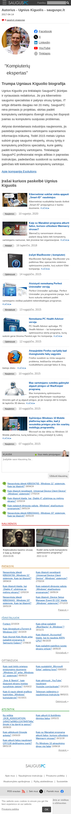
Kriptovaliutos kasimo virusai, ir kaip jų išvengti (18, 551)
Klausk (7, 454)
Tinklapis (44, 53)
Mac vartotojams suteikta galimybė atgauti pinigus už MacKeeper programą (49, 386)
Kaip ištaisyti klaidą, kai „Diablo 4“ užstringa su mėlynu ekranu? (15, 589)
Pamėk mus (53, 791)
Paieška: (41, 2)
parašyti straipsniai (16, 20)
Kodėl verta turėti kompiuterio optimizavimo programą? (52, 551)
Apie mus (10, 775)
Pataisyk (62, 610)
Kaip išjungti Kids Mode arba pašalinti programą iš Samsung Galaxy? (18, 639)
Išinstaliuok (10, 310)
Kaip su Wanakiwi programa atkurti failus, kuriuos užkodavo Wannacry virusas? (49, 226)
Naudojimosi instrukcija (30, 775)
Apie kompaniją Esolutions (19, 171)
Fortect (7, 623)
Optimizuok (10, 274)
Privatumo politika (10, 809)
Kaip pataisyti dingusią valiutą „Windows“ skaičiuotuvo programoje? (51, 589)
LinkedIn (44, 42)
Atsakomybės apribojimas (16, 781)
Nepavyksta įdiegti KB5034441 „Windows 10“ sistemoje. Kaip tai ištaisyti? (17, 600)
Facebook (45, 31)
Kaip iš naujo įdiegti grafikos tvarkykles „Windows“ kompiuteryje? (17, 694)
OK (46, 809)
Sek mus (34, 791)
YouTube (44, 48)
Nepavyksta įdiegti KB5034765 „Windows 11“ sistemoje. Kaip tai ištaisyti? (17, 575)
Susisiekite (62, 781)
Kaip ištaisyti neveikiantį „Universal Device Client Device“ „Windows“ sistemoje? (51, 575)
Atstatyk (8, 246)
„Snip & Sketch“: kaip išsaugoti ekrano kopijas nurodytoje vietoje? (15, 683)
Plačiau (44, 208)
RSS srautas (14, 791)
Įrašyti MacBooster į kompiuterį (47, 254)
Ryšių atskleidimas (43, 781)
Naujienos (9, 214)
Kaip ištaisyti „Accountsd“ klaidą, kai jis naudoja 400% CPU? (50, 637)
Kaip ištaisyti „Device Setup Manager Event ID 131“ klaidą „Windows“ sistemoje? (51, 600)
